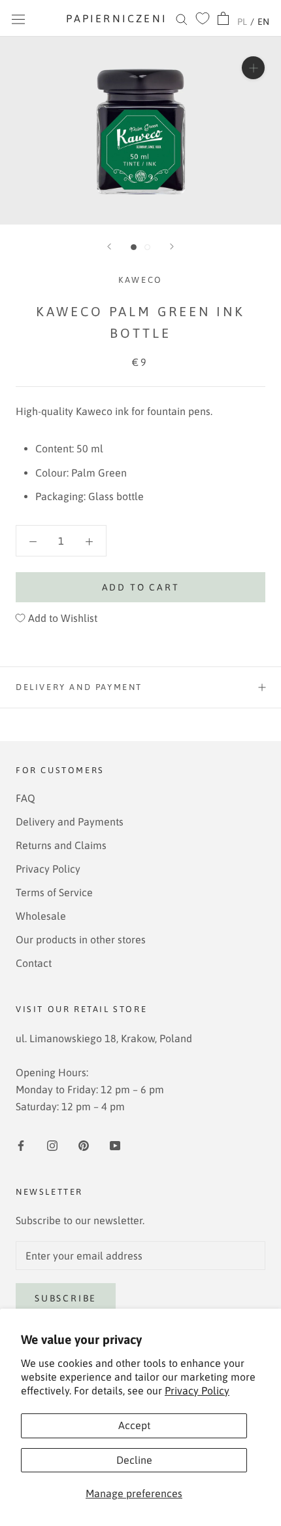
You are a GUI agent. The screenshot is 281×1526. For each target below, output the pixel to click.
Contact (34, 963)
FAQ (25, 798)
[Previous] (109, 246)
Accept (134, 1425)
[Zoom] (253, 67)
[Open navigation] (18, 18)
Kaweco (140, 280)
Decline (134, 1460)
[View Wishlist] (202, 18)
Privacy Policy (197, 1390)
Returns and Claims (61, 845)
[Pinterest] (83, 1144)
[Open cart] (223, 18)
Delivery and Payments (70, 821)
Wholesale (41, 916)
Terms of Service (54, 892)
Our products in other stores (81, 939)
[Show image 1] (134, 247)
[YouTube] (115, 1144)
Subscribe (66, 1298)
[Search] (182, 18)
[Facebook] (21, 1144)
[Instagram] (52, 1144)
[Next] (172, 246)
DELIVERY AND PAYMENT (79, 687)
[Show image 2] (147, 247)
